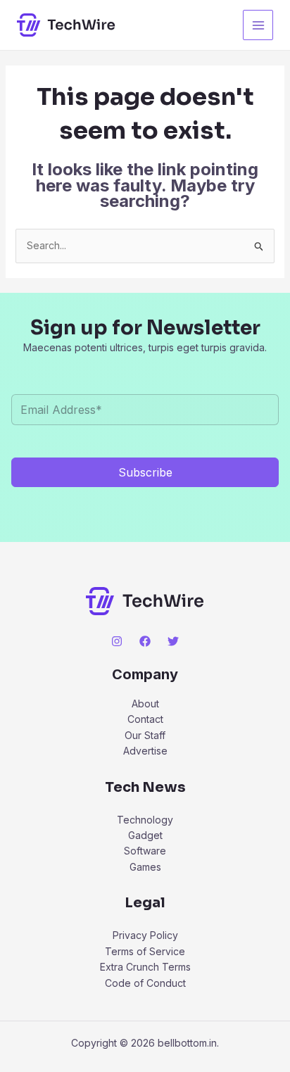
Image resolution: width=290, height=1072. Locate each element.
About (145, 704)
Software (145, 851)
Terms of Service (145, 951)
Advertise (145, 751)
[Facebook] (145, 641)
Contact (145, 719)
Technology (145, 820)
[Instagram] (116, 641)
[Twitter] (173, 641)
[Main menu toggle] (258, 25)
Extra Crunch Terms (145, 967)
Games (145, 867)
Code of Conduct (145, 983)
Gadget (145, 835)
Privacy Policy (145, 935)
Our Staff (145, 735)
